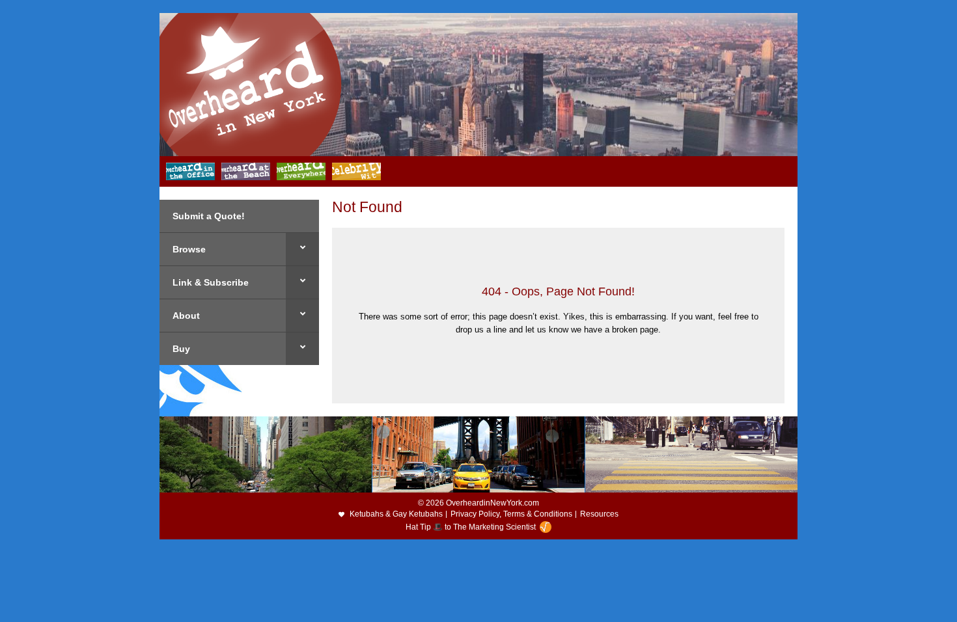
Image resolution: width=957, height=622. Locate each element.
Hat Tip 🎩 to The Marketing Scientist (471, 527)
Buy (181, 349)
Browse (189, 249)
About (186, 315)
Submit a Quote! (209, 216)
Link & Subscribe (211, 282)
